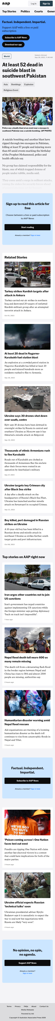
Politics (25, 11)
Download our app (13, 44)
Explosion (28, 84)
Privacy (17, 1006)
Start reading (27, 227)
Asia (6, 84)
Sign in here (35, 235)
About (33, 1006)
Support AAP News (27, 963)
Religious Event (11, 90)
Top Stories (9, 11)
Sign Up (46, 3)
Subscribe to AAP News (16, 37)
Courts (38, 11)
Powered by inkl (27, 1014)
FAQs (26, 1006)
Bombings (16, 84)
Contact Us (44, 1006)
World (7, 56)
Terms (9, 1006)
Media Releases (27, 1010)
